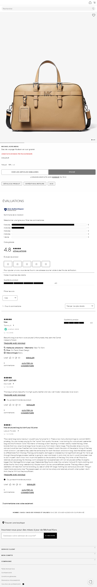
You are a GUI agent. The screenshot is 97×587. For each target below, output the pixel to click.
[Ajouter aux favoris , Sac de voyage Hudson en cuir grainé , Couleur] (93, 15)
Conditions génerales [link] (8, 576)
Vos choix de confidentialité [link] (11, 584)
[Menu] (94, 2)
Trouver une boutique (14, 522)
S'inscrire (50, 536)
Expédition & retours (35, 184)
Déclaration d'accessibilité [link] (10, 580)
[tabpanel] (48, 77)
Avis (51, 184)
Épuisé (72, 172)
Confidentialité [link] (6, 572)
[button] (90, 582)
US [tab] (14, 164)
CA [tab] (10, 164)
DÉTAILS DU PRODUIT (11, 184)
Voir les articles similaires (25, 172)
